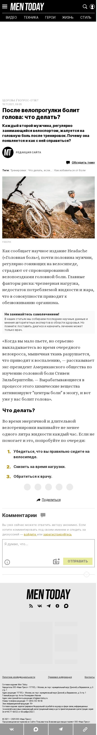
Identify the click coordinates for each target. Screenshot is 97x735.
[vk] (40, 606)
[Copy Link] (85, 729)
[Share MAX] (35, 729)
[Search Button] (85, 6)
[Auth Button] (92, 6)
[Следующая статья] (48, 574)
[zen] (57, 606)
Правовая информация (60, 677)
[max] (66, 606)
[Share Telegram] (60, 729)
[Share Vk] (11, 729)
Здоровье (8, 100)
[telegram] (48, 606)
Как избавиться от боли (69, 170)
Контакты (90, 677)
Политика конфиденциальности (18, 677)
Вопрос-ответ (28, 100)
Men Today (27, 6)
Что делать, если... (40, 170)
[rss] (31, 606)
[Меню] (4, 6)
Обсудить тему (83, 162)
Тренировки (18, 170)
